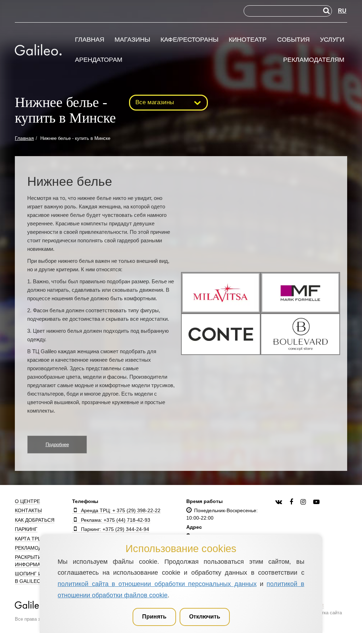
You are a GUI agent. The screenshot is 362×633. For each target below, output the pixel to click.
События (293, 40)
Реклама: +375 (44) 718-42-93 (115, 520)
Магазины (132, 40)
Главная (89, 40)
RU (342, 11)
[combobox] (168, 103)
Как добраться (34, 520)
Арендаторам (98, 60)
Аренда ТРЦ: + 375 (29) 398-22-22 (120, 510)
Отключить (204, 617)
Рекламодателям (313, 60)
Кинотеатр (248, 40)
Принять (154, 617)
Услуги (332, 40)
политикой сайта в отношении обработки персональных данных (157, 583)
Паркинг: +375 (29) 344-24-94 (115, 529)
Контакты (28, 510)
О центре (27, 501)
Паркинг (26, 529)
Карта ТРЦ (28, 539)
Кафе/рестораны (189, 40)
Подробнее (57, 444)
